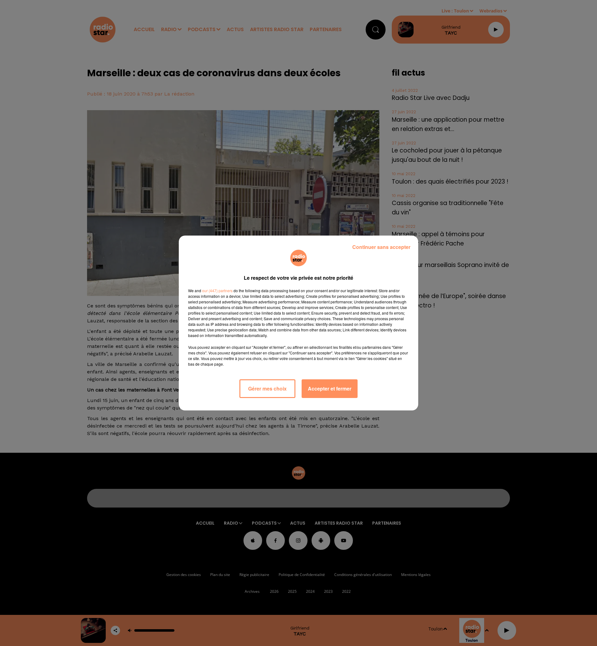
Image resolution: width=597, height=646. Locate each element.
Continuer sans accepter (381, 246)
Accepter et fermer (329, 388)
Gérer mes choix (267, 388)
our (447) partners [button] (217, 290)
